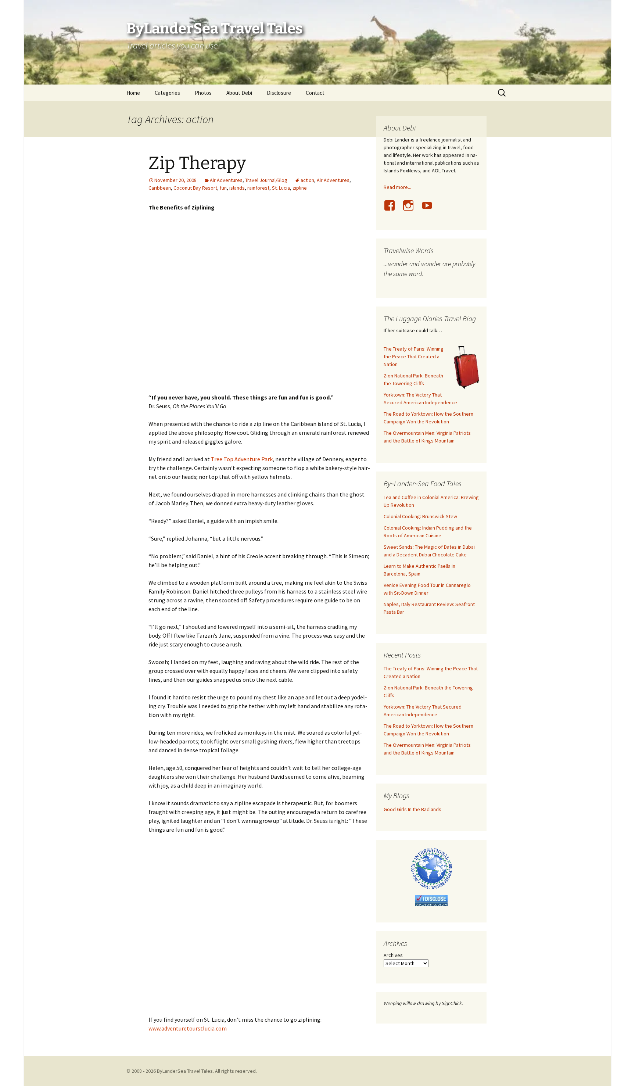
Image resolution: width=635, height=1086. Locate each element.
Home (133, 92)
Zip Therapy (197, 163)
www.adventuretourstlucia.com (187, 1028)
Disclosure (279, 92)
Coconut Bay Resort (195, 187)
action (307, 180)
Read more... (397, 187)
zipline (300, 187)
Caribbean (159, 187)
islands (237, 187)
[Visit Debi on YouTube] (430, 209)
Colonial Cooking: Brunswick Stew (420, 516)
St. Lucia (281, 187)
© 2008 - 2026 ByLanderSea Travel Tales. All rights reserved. (191, 1071)
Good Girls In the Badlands (412, 809)
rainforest (258, 187)
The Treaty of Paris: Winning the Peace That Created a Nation (414, 356)
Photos (203, 92)
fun (223, 187)
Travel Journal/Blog (266, 180)
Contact (315, 92)
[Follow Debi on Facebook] (392, 209)
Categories (167, 92)
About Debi (239, 92)
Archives (393, 955)
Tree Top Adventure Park (242, 459)
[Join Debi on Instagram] (411, 209)
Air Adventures (226, 180)
